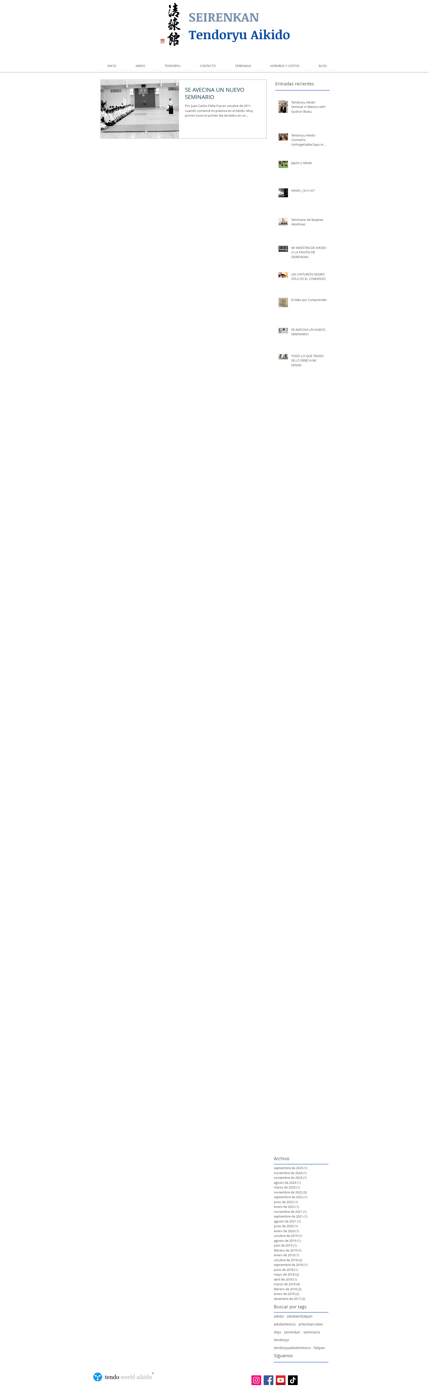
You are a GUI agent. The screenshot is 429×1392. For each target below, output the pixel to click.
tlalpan (319, 1347)
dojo (277, 1332)
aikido (279, 1316)
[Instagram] (256, 1380)
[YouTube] (281, 1380)
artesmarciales (310, 1324)
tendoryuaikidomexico (292, 1347)
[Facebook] (268, 1380)
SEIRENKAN (224, 16)
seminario (311, 1332)
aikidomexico (284, 1324)
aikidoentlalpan (300, 1316)
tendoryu (281, 1339)
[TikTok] (293, 1380)
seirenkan (292, 1332)
